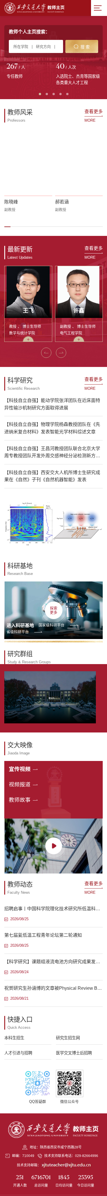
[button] (7, 226)
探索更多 (53, 610)
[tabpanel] (29, 71)
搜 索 (85, 47)
